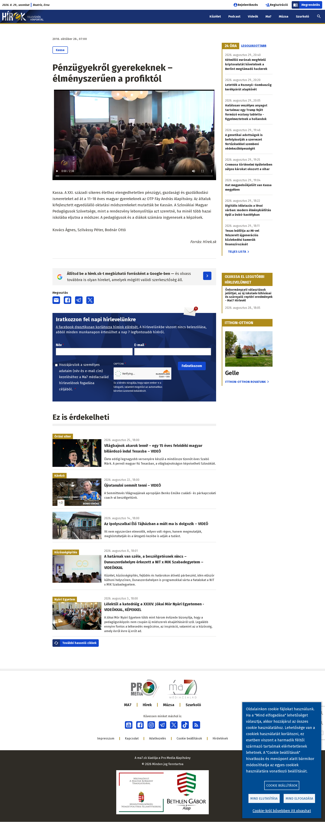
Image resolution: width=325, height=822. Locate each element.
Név (59, 345)
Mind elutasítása (264, 799)
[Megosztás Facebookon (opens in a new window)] (67, 300)
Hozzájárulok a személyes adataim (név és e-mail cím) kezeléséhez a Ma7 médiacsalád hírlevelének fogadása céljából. (84, 377)
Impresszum (105, 738)
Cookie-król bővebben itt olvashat (282, 810)
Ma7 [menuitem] (268, 16)
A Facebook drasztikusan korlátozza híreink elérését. (97, 327)
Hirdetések (220, 738)
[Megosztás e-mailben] (56, 300)
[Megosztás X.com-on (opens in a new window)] (90, 300)
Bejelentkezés (248, 5)
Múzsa (168, 705)
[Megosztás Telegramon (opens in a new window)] (79, 300)
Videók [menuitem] (253, 16)
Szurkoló (193, 705)
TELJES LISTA (237, 251)
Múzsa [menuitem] (283, 16)
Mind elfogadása (299, 799)
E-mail (139, 345)
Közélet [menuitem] (215, 16)
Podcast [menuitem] (234, 16)
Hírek (147, 705)
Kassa (60, 50)
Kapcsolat (132, 738)
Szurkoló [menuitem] (302, 16)
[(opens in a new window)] (128, 725)
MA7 (127, 705)
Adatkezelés (157, 738)
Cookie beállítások (189, 738)
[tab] (230, 46)
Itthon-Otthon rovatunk (245, 382)
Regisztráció (279, 5)
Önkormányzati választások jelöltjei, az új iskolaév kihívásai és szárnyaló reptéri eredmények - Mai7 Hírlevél (249, 295)
